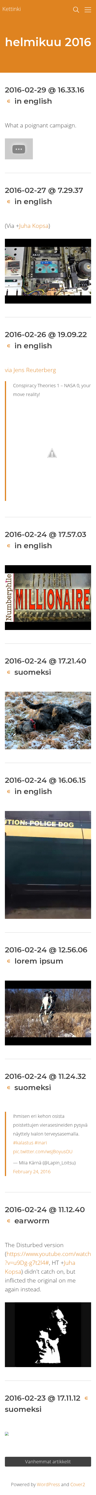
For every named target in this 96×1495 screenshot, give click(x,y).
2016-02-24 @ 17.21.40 (45, 660)
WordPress (48, 1484)
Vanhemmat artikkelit (48, 1461)
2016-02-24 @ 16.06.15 (45, 780)
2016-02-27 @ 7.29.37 (44, 190)
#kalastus (23, 1142)
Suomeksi (32, 672)
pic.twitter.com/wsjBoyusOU (42, 1151)
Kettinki (11, 9)
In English (33, 101)
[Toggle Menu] (87, 9)
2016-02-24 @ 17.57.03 (45, 534)
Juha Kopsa (33, 225)
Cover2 (77, 1484)
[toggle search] (76, 9)
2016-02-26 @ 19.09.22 (46, 334)
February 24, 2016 (32, 1171)
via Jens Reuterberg (30, 370)
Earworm (32, 1220)
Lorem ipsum (38, 960)
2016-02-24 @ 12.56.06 (46, 949)
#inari (40, 1142)
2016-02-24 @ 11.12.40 (45, 1209)
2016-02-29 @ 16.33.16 (44, 89)
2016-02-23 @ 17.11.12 (42, 1398)
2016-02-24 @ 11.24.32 (45, 1076)
